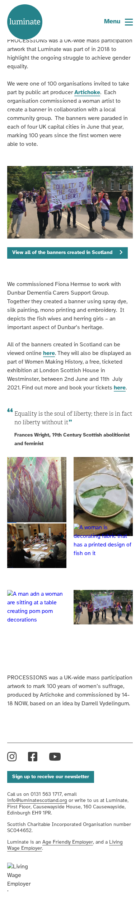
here (49, 353)
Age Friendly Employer (67, 842)
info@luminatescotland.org (37, 800)
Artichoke (87, 92)
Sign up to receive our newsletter (50, 777)
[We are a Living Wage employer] (24, 877)
